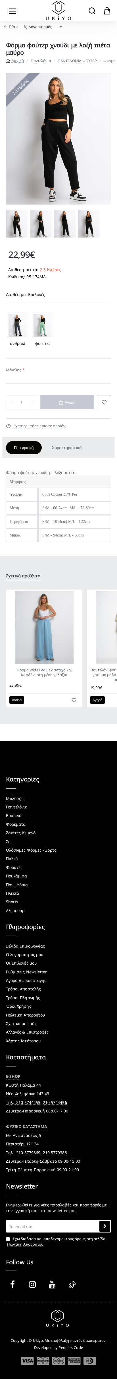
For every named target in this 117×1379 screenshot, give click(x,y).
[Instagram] (33, 1284)
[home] (15, 60)
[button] (10, 224)
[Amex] (74, 1361)
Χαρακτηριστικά (67, 447)
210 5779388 (55, 1152)
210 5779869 (28, 1152)
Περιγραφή (24, 447)
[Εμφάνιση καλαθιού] (107, 10)
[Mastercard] (43, 1361)
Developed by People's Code (58, 1347)
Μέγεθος (13, 369)
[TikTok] (73, 1284)
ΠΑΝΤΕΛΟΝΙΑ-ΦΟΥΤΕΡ (77, 60)
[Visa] (27, 1361)
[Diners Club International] (89, 1361)
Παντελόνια (41, 60)
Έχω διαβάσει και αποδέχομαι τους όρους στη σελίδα (56, 1241)
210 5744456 (55, 1102)
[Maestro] (58, 1361)
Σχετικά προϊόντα (23, 576)
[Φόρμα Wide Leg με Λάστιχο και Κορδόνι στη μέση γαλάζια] (44, 627)
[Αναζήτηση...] (91, 10)
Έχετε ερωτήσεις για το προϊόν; (39, 425)
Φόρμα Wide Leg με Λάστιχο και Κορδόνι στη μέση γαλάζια (44, 672)
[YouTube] (53, 1284)
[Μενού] (12, 10)
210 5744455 (28, 1102)
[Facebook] (13, 1284)
